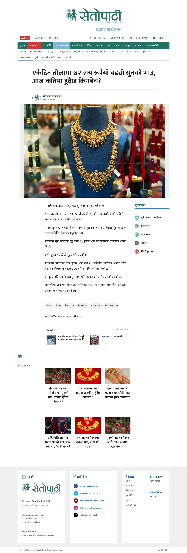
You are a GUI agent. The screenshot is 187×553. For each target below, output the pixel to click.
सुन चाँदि (129, 495)
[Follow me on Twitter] (40, 99)
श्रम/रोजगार (78, 52)
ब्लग (117, 46)
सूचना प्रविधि (147, 52)
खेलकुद (127, 46)
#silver (58, 305)
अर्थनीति (22, 52)
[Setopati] (41, 488)
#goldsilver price (111, 305)
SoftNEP (164, 550)
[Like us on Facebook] (90, 38)
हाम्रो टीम (153, 496)
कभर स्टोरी (34, 46)
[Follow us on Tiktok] (104, 38)
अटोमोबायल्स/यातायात (96, 52)
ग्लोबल (138, 46)
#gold (48, 305)
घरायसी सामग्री (48, 57)
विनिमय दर (130, 486)
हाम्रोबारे (129, 500)
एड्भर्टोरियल (69, 57)
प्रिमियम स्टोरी (152, 46)
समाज (99, 46)
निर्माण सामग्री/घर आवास (128, 52)
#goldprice (69, 305)
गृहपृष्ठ (128, 481)
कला (109, 46)
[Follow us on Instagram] (99, 38)
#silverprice (82, 305)
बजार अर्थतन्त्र (62, 46)
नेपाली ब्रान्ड (77, 46)
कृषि (36, 57)
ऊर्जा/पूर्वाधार (65, 52)
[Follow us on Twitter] (95, 38)
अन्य (59, 57)
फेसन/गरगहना (25, 57)
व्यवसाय (112, 52)
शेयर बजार (130, 491)
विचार (90, 46)
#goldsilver (95, 305)
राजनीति (47, 46)
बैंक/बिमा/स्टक (36, 52)
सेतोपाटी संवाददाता (52, 96)
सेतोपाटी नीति (131, 505)
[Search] (166, 45)
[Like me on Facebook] (37, 101)
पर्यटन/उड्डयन (50, 52)
